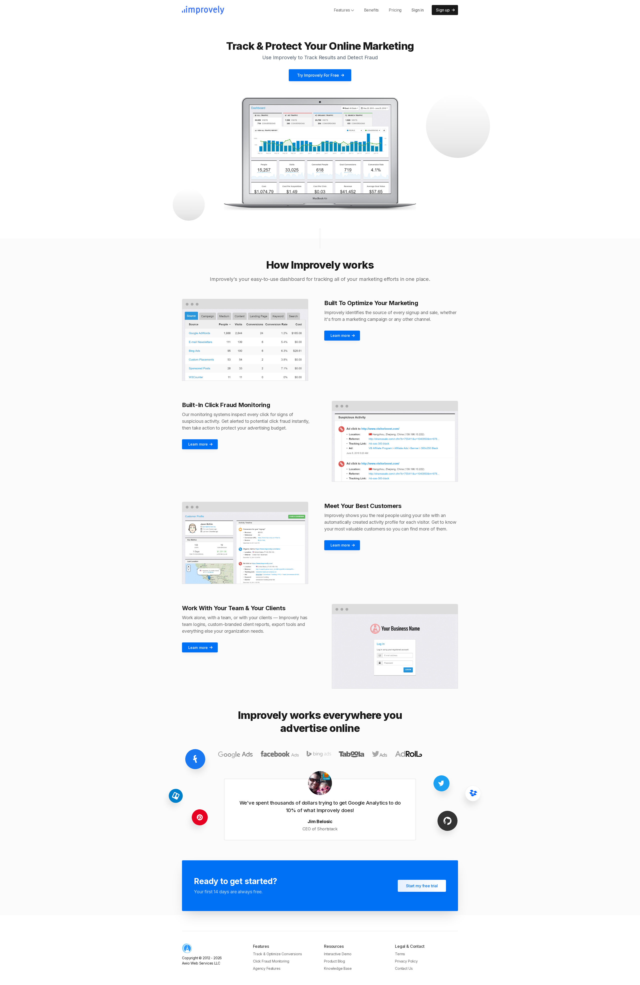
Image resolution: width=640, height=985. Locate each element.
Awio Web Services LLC (201, 963)
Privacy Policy (406, 961)
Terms (400, 954)
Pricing (395, 9)
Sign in (418, 9)
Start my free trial (422, 885)
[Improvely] (203, 10)
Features (342, 9)
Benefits (371, 9)
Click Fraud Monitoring (271, 961)
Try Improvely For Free (318, 75)
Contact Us (403, 968)
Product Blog (334, 961)
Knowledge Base (338, 968)
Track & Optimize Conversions (277, 954)
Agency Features (266, 968)
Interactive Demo (337, 954)
